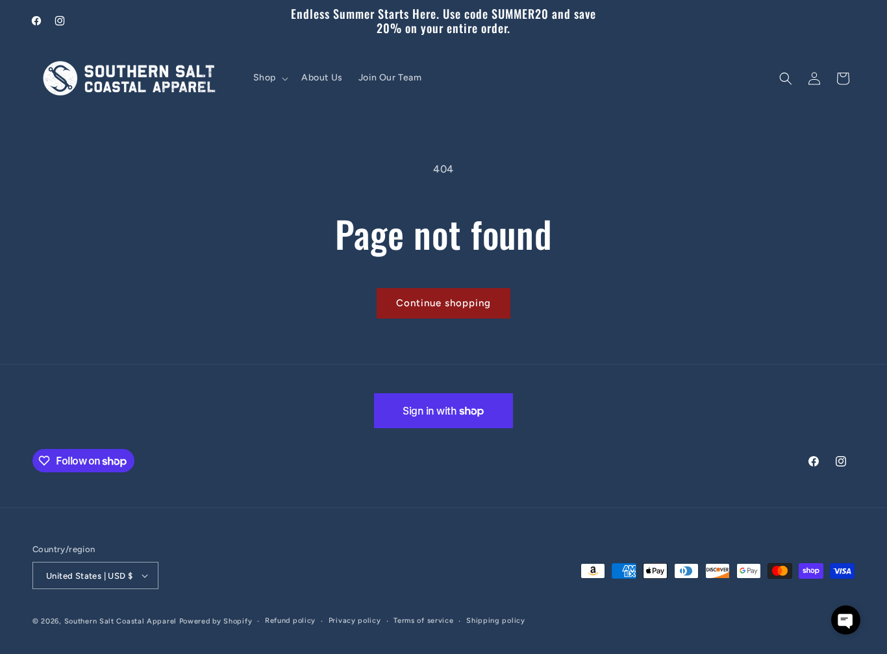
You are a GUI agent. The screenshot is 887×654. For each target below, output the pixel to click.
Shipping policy (495, 620)
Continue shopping (443, 303)
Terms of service (423, 620)
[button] (269, 78)
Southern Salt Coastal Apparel (120, 621)
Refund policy (290, 620)
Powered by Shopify (216, 621)
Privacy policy (355, 620)
